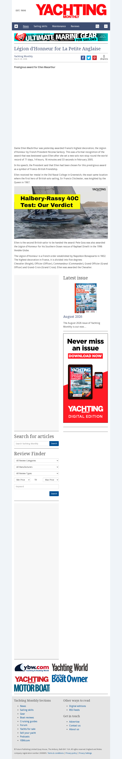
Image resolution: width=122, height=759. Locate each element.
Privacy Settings (85, 753)
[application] (61, 212)
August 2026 (72, 316)
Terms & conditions (55, 753)
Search (54, 443)
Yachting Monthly (23, 56)
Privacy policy (71, 753)
